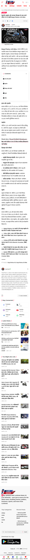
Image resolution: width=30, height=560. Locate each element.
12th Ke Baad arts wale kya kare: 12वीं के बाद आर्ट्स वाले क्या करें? (22, 522)
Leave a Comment (23, 295)
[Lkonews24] (10, 2)
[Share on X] (7, 21)
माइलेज (6, 83)
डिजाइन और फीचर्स (8, 88)
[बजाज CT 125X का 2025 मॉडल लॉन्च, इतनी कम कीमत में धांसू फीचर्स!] (24, 456)
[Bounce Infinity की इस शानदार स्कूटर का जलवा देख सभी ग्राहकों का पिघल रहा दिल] (24, 426)
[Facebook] (8, 305)
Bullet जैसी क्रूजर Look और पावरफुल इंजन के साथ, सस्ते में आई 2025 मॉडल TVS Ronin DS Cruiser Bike (15, 254)
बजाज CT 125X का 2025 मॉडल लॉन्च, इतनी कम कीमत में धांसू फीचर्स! (10, 457)
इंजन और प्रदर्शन (7, 78)
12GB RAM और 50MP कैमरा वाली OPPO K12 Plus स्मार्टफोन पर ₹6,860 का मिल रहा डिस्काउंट (10, 347)
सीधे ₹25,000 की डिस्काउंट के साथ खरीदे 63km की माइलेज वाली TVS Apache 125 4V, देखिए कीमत (11, 447)
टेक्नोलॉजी (3, 350)
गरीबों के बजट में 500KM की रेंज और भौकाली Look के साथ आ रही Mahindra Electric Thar (10, 467)
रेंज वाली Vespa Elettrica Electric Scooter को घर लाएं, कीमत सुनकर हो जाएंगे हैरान (10, 417)
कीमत (6, 98)
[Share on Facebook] (5, 21)
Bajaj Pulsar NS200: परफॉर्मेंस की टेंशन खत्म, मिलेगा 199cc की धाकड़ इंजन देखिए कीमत (10, 396)
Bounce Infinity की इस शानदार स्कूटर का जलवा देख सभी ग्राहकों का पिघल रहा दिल (10, 427)
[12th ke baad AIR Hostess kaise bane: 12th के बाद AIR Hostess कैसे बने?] (24, 326)
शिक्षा (2, 327)
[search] (23, 2)
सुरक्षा (6, 93)
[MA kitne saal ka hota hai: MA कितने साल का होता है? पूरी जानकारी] (24, 340)
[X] (22, 305)
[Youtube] (22, 310)
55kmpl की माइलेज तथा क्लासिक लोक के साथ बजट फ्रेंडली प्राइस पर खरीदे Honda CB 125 (10, 362)
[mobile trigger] (3, 2)
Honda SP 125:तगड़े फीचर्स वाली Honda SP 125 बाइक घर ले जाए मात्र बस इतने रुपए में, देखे (11, 437)
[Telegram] (8, 315)
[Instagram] (8, 310)
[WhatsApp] (22, 315)
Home (2, 10)
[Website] (27, 269)
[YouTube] (21, 549)
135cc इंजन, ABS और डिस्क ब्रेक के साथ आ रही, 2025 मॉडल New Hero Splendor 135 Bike (15, 235)
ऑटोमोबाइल (5, 10)
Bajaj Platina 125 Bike (21, 262)
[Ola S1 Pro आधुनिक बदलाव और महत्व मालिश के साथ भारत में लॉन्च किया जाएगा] (24, 477)
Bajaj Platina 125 (12, 262)
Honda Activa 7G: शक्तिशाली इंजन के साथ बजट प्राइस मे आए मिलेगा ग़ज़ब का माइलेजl (10, 406)
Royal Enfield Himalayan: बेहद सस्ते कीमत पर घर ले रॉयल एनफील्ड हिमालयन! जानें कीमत (15, 141)
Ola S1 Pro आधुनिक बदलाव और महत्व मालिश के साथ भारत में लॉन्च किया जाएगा (10, 477)
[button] (10, 21)
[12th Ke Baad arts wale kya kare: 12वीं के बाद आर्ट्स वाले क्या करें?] (24, 333)
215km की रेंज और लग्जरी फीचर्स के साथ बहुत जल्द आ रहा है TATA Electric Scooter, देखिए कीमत (14, 242)
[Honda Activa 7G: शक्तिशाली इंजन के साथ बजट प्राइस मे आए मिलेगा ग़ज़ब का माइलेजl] (24, 406)
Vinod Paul (7, 24)
